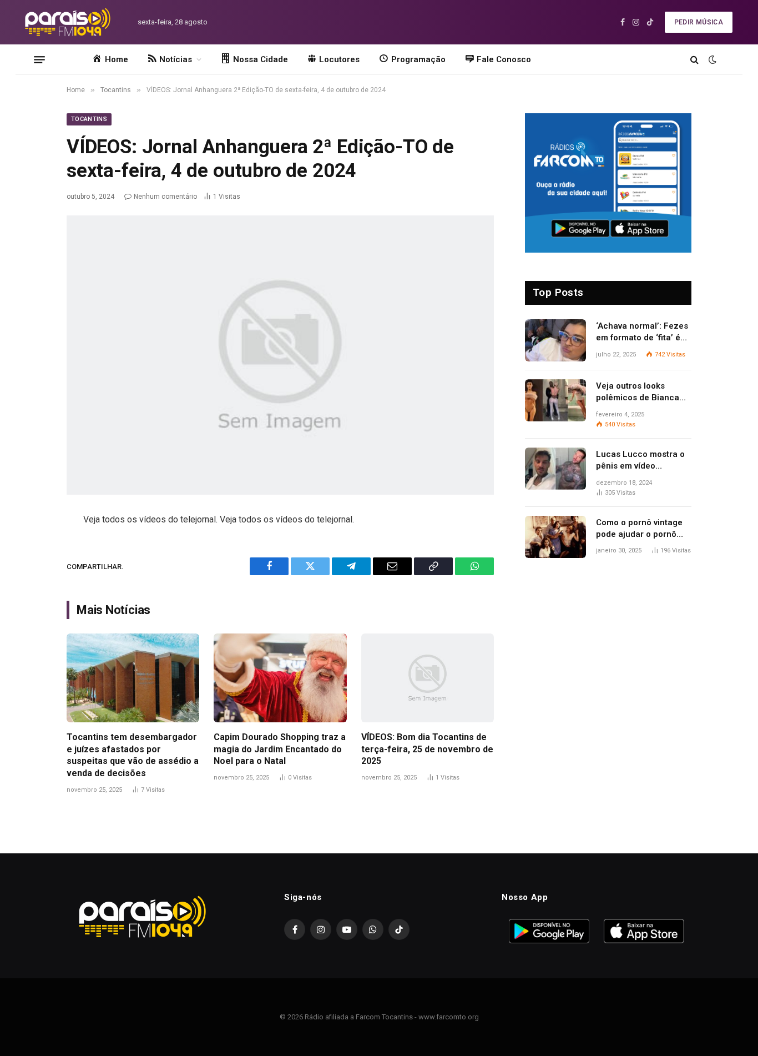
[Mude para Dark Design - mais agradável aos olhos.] (711, 59)
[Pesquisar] (694, 59)
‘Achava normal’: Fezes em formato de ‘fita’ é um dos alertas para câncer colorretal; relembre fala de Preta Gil (642, 332)
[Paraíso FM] (67, 22)
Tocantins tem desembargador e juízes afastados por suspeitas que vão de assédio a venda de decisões (133, 755)
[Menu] (39, 59)
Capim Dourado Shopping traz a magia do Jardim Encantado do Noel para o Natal (280, 749)
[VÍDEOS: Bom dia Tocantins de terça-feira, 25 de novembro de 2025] (427, 677)
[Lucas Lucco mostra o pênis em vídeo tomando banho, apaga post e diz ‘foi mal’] (555, 468)
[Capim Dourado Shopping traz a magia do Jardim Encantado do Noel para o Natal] (280, 677)
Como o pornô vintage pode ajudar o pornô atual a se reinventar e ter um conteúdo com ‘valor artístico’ (640, 529)
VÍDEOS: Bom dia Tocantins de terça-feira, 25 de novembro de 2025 (427, 749)
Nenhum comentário (165, 196)
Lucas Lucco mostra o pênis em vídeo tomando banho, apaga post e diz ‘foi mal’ (642, 460)
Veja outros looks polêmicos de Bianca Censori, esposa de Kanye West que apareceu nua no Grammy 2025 (637, 392)
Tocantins (89, 119)
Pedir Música (698, 22)
